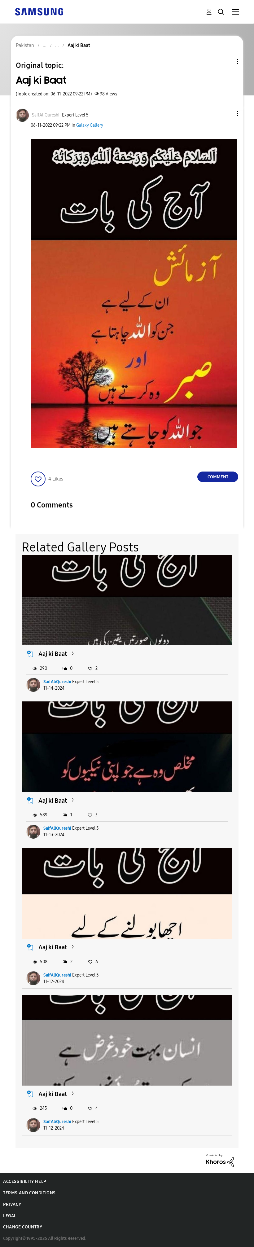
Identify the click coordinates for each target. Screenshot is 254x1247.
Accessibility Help (24, 1181)
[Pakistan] (39, 11)
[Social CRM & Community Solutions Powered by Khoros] (220, 1160)
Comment (218, 477)
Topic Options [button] (227, 61)
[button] (227, 113)
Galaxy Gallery (89, 125)
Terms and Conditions (29, 1193)
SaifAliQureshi (57, 681)
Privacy (12, 1204)
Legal (9, 1215)
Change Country (22, 1227)
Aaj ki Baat (52, 653)
